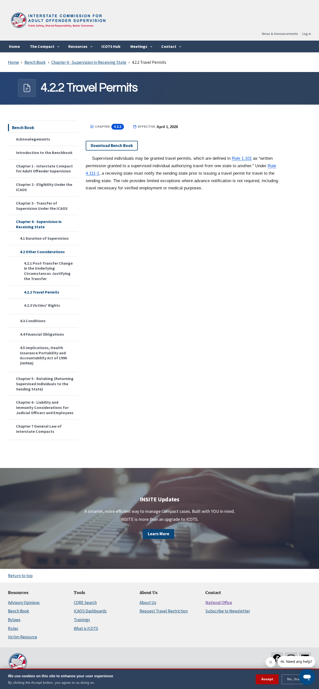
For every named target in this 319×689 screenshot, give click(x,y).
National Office (218, 602)
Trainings (82, 619)
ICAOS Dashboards (90, 611)
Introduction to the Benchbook (44, 152)
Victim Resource (22, 637)
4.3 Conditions (33, 320)
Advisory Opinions (24, 602)
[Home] (58, 29)
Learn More (158, 533)
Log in (306, 33)
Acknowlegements (33, 139)
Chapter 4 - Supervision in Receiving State (39, 224)
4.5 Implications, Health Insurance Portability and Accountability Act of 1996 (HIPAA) (43, 355)
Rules (13, 628)
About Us (148, 602)
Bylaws (14, 619)
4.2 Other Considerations (42, 251)
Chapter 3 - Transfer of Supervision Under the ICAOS (42, 206)
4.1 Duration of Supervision (44, 238)
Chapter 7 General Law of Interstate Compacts (39, 429)
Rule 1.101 (242, 158)
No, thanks (296, 679)
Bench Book (23, 127)
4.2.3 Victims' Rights (42, 305)
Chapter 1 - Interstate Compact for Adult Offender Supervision (44, 168)
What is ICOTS (86, 628)
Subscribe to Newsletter (227, 611)
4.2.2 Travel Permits (41, 292)
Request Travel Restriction (164, 611)
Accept (267, 679)
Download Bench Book (112, 145)
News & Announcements (280, 33)
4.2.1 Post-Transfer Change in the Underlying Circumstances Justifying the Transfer (48, 271)
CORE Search (85, 602)
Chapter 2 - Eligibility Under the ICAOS (44, 187)
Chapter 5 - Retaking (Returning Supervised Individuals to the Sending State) (45, 383)
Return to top (20, 575)
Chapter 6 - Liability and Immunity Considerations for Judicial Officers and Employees (45, 407)
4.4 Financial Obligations (42, 334)
